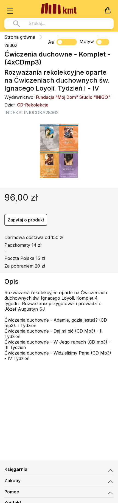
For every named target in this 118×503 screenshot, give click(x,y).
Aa (51, 42)
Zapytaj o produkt (26, 220)
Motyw (87, 41)
